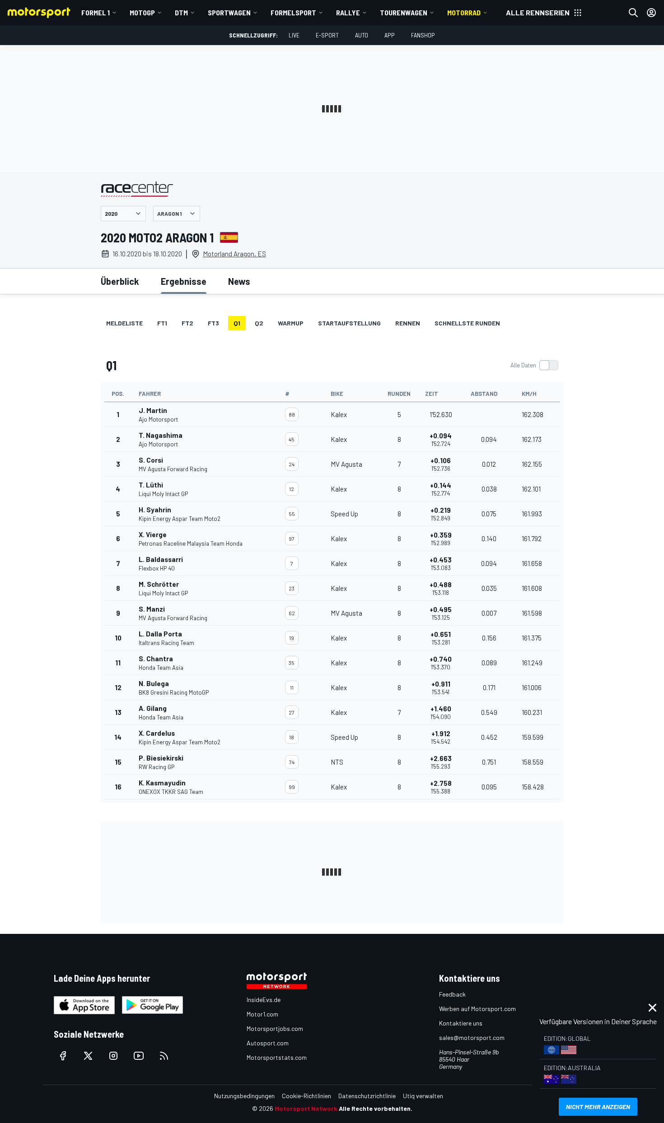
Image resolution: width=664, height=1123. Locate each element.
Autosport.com (268, 1043)
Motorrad (464, 12)
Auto (361, 35)
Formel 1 (95, 12)
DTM (181, 12)
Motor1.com (262, 1014)
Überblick (120, 281)
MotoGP (142, 12)
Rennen (407, 323)
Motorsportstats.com (277, 1057)
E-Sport (327, 35)
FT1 (162, 323)
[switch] (534, 365)
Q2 (259, 323)
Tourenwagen (403, 12)
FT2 (187, 323)
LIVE (294, 35)
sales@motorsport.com (472, 1037)
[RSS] (164, 1056)
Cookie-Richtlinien (306, 1096)
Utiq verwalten (423, 1096)
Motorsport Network (306, 1108)
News (239, 281)
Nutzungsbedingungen (244, 1096)
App (389, 35)
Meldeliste (124, 323)
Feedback (452, 994)
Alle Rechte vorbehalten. (375, 1108)
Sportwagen (229, 12)
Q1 (237, 323)
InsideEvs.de (264, 999)
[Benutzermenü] (651, 13)
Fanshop (423, 35)
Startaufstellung (349, 323)
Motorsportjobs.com (275, 1028)
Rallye (348, 12)
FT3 (213, 323)
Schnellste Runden (467, 323)
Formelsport (293, 12)
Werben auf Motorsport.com (477, 1008)
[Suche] (633, 13)
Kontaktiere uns (460, 1023)
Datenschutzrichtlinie (367, 1096)
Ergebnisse (183, 281)
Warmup (291, 323)
